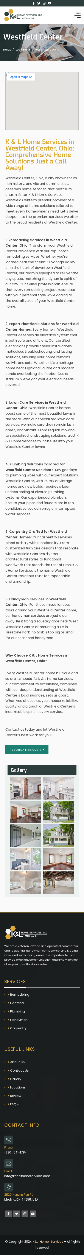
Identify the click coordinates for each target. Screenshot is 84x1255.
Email (8, 1171)
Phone (8, 1147)
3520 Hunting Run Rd (18, 1194)
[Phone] (8, 1140)
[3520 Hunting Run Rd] (8, 1187)
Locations (23, 49)
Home (7, 49)
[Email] (8, 1163)
